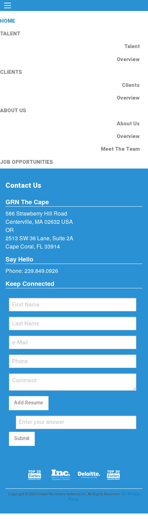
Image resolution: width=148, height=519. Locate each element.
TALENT (10, 33)
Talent (132, 46)
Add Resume (28, 402)
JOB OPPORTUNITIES (26, 162)
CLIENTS (11, 72)
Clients (131, 85)
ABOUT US (13, 110)
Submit (21, 438)
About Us (128, 123)
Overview (128, 59)
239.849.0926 (41, 271)
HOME (7, 21)
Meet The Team (120, 149)
